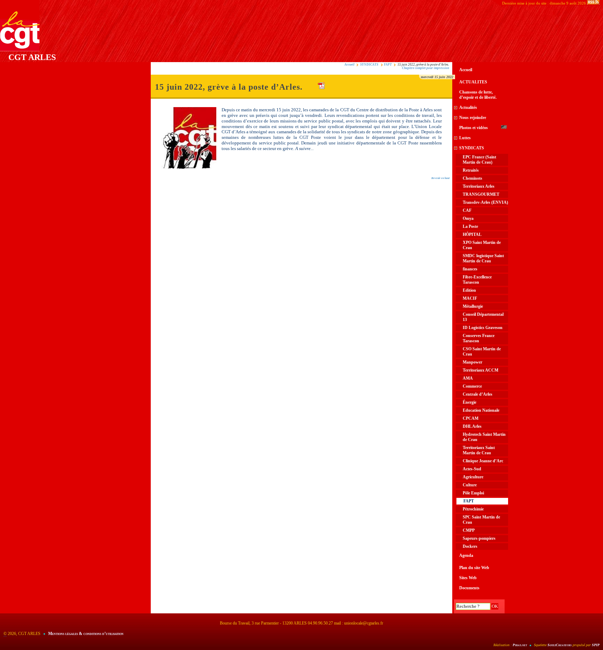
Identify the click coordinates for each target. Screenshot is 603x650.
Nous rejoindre (472, 117)
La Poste (470, 226)
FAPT (388, 64)
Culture (470, 485)
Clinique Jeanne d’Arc (483, 460)
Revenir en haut (440, 178)
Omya (468, 218)
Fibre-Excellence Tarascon (477, 280)
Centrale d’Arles (477, 394)
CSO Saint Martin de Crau (482, 351)
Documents (469, 587)
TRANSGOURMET (481, 194)
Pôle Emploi (473, 493)
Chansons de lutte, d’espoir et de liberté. (478, 95)
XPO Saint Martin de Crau (482, 245)
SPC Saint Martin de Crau (481, 520)
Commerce (472, 386)
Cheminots (472, 178)
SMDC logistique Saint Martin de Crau (483, 258)
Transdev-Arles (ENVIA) (485, 202)
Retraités (471, 170)
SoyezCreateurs (560, 645)
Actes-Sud (472, 468)
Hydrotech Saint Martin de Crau (484, 437)
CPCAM (470, 418)
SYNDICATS (369, 64)
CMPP (469, 530)
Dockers (470, 546)
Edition (469, 290)
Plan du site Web (474, 567)
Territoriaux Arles (478, 186)
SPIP (596, 645)
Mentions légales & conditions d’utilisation (86, 633)
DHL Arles (472, 426)
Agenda (466, 555)
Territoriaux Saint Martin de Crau (479, 450)
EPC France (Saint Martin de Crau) (479, 160)
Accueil (349, 64)
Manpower (472, 362)
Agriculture (473, 477)
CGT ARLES (32, 57)
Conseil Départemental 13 (483, 317)
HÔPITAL (472, 234)
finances (470, 269)
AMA (468, 378)
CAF (467, 210)
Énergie (469, 402)
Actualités (468, 107)
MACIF (470, 298)
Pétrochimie (473, 509)
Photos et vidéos (473, 127)
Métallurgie (473, 306)
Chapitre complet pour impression (425, 68)
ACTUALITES (473, 82)
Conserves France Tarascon (478, 338)
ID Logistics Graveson (482, 327)
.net (520, 645)
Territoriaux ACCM (480, 370)
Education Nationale (481, 410)
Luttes (465, 137)
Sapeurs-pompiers (479, 538)
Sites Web (468, 577)
